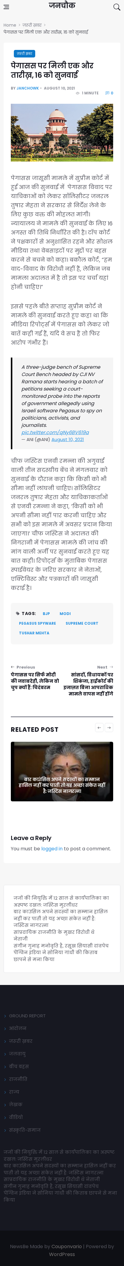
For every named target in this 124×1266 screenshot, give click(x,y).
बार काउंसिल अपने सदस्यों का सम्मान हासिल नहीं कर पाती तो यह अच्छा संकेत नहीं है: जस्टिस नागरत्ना (62, 785)
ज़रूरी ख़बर (24, 53)
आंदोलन (17, 1028)
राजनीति (18, 1079)
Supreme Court (82, 623)
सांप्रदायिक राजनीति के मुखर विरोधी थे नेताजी (52, 1179)
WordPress (62, 1254)
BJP (46, 613)
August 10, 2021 (67, 439)
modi (65, 613)
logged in (52, 848)
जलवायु (17, 1054)
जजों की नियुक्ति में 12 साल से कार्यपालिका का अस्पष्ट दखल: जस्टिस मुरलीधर (61, 901)
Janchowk (28, 88)
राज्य (14, 1092)
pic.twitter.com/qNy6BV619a (55, 432)
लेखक (16, 1104)
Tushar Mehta (34, 633)
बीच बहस (19, 1066)
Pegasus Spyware (37, 623)
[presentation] (99, 727)
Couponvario (66, 1246)
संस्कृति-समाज (25, 1130)
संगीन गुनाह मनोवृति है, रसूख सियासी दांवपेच (61, 946)
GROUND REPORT (27, 1015)
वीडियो (16, 1117)
